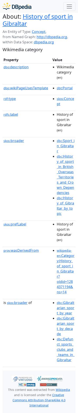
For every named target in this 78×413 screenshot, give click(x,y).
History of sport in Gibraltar (38, 20)
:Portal (65, 88)
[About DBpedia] (17, 6)
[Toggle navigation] (69, 6)
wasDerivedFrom (21, 250)
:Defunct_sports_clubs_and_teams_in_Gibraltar (66, 349)
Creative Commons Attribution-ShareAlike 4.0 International (39, 400)
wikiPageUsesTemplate (25, 88)
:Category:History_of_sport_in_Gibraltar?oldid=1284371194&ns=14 (66, 271)
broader (13, 140)
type (9, 98)
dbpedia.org (44, 42)
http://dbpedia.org (52, 36)
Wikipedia (63, 390)
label (10, 114)
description (16, 67)
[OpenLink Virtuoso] (22, 378)
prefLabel (14, 224)
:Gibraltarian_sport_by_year (65, 307)
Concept (39, 31)
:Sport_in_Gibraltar (66, 145)
